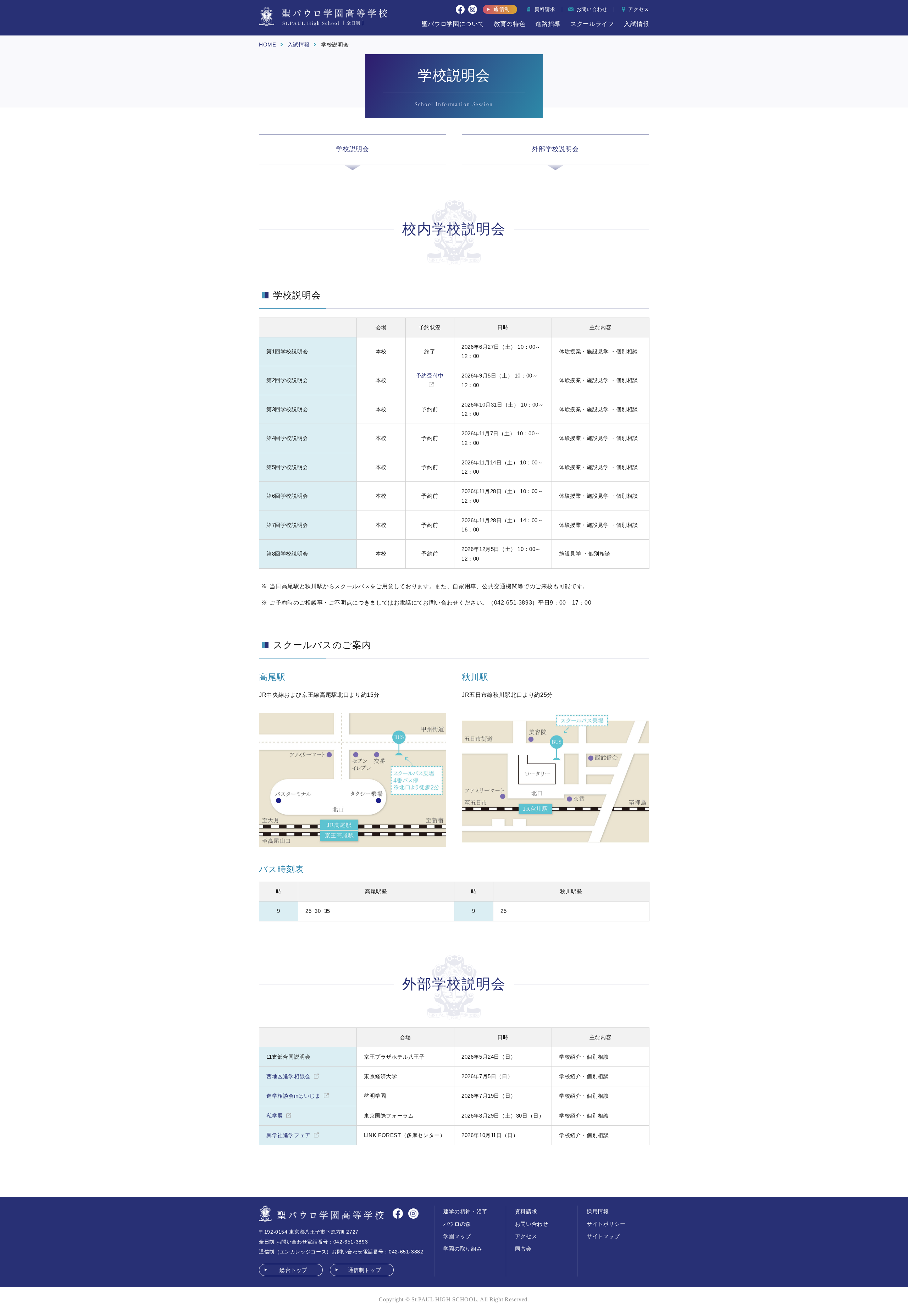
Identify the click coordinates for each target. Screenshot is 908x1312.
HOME (267, 45)
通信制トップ (364, 1270)
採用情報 (598, 1211)
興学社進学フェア (288, 1135)
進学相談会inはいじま (293, 1096)
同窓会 (523, 1249)
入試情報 (299, 45)
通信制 (501, 9)
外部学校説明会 (555, 149)
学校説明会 (352, 149)
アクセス (526, 1236)
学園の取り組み (462, 1249)
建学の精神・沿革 (465, 1211)
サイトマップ (603, 1236)
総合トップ (293, 1270)
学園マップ (457, 1236)
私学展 (274, 1116)
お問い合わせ (531, 1224)
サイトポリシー (606, 1224)
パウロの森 (457, 1224)
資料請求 (526, 1211)
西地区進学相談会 (288, 1076)
